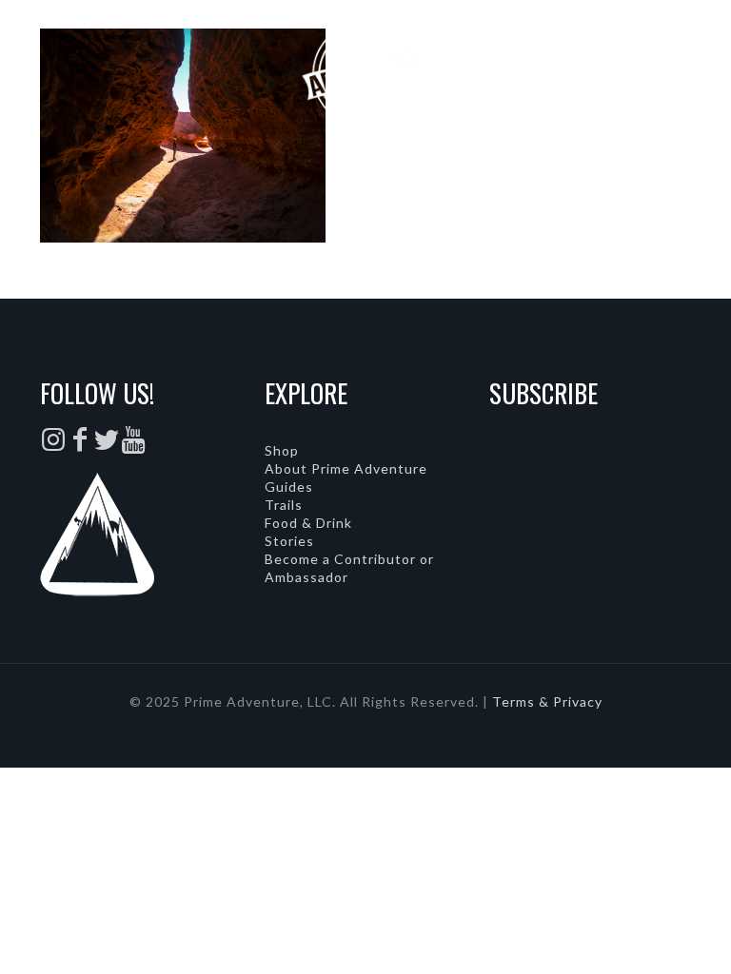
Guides (289, 486)
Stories (289, 541)
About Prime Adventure (346, 468)
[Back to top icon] (640, 935)
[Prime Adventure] (365, 71)
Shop (282, 450)
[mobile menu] (700, 71)
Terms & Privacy (547, 701)
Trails (284, 505)
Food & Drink (308, 523)
